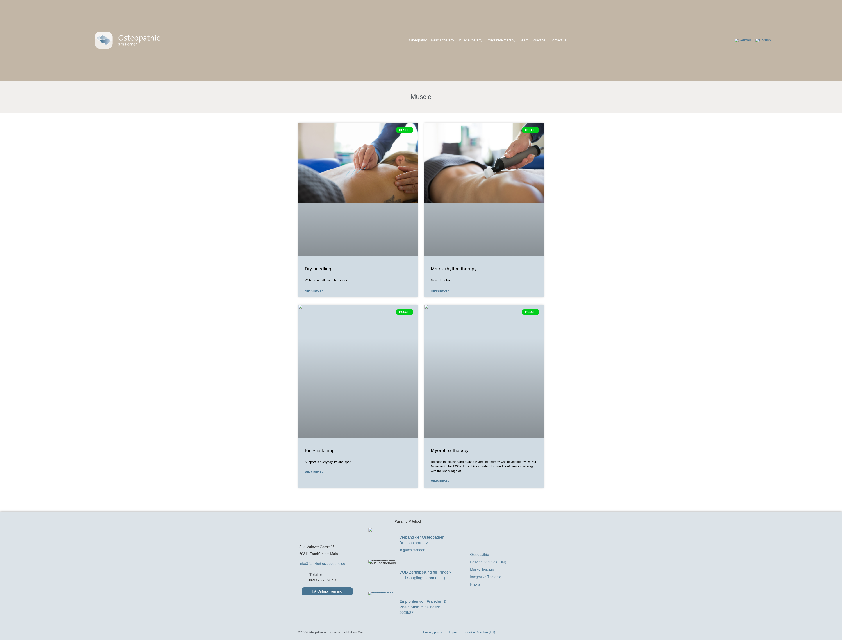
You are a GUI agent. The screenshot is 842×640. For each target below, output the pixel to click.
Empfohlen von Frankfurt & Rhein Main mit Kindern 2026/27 (422, 607)
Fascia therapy (442, 40)
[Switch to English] (763, 40)
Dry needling (318, 268)
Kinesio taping (320, 450)
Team (524, 40)
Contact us (558, 40)
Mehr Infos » (314, 290)
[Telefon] (302, 576)
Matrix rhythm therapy (454, 268)
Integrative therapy (501, 40)
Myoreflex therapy (450, 450)
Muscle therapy (470, 40)
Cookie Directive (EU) (480, 632)
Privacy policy (432, 632)
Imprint (453, 632)
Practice (539, 40)
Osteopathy (418, 40)
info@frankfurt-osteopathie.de (322, 563)
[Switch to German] (743, 40)
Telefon (316, 574)
